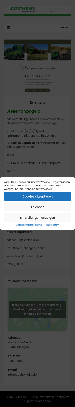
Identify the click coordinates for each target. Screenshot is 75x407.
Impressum (52, 224)
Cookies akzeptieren (37, 196)
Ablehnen (37, 207)
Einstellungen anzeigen (37, 217)
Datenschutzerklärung (29, 224)
